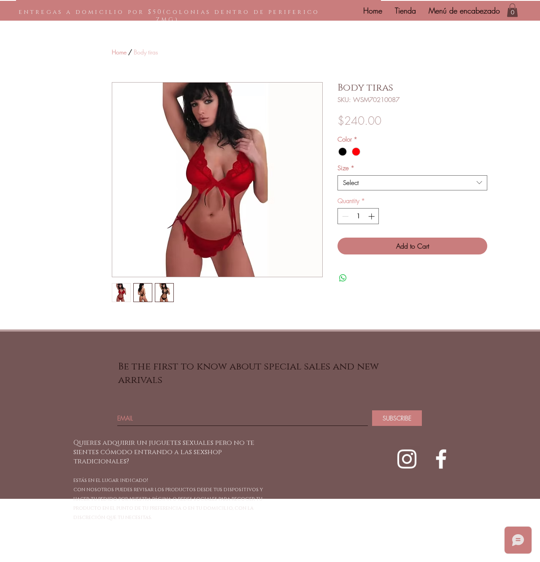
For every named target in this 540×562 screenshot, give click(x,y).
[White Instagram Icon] (407, 459)
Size (346, 168)
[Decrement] (344, 216)
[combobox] (412, 182)
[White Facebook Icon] (441, 459)
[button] (512, 10)
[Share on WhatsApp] (343, 278)
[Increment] (372, 216)
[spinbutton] (358, 216)
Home (119, 52)
